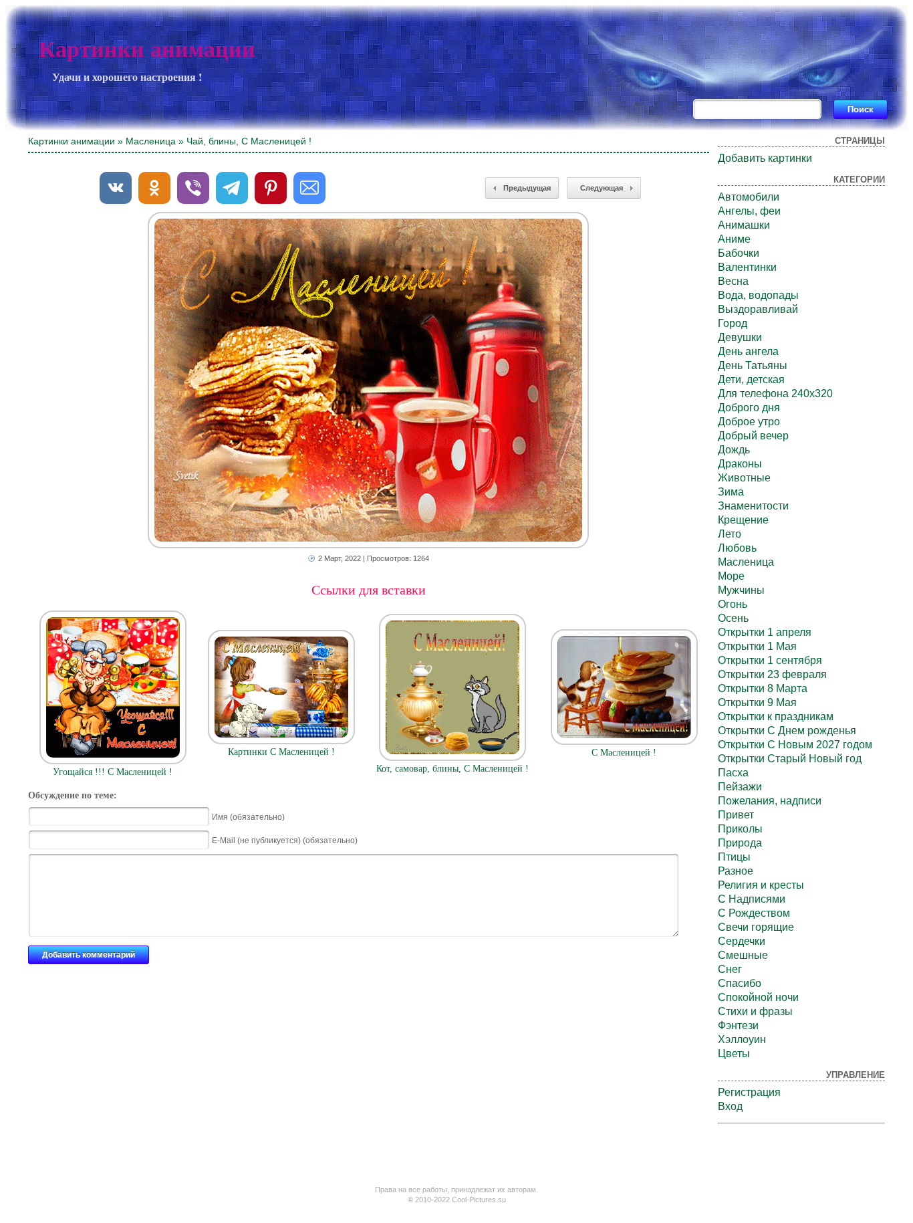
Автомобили (748, 197)
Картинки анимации (147, 49)
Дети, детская (751, 379)
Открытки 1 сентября (770, 660)
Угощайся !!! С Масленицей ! (112, 772)
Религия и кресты (761, 885)
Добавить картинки (765, 158)
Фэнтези (738, 1025)
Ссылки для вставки (368, 589)
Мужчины (741, 590)
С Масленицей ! (624, 753)
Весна (733, 281)
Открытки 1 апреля (764, 632)
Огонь (732, 604)
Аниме (734, 239)
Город (732, 323)
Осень (733, 618)
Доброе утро (749, 421)
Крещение (743, 520)
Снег (730, 969)
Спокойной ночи (758, 997)
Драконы (740, 463)
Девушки (740, 337)
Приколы (740, 829)
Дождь (734, 449)
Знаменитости (753, 506)
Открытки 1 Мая (757, 646)
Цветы (734, 1053)
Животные (744, 477)
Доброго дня (749, 407)
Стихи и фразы (755, 1011)
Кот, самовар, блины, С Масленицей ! (452, 769)
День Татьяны (752, 365)
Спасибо (739, 983)
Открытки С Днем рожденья (787, 730)
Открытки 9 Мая (757, 702)
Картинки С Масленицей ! (281, 752)
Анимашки (744, 225)
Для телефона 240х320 (775, 393)
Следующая (601, 188)
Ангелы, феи (749, 211)
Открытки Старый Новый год (790, 758)
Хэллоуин (742, 1039)
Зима (731, 491)
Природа (740, 843)
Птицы (734, 857)
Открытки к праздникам (775, 716)
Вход (730, 1106)
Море (731, 576)
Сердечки (741, 941)
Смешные (743, 955)
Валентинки (747, 267)
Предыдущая (527, 188)
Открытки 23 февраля (772, 674)
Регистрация (749, 1092)
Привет (736, 814)
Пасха (733, 772)
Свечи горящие (756, 927)
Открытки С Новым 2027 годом (795, 744)
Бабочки (738, 253)
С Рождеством (754, 913)
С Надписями (751, 899)
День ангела (748, 351)
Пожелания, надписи (769, 800)
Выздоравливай (758, 309)
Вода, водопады (758, 295)
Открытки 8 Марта (762, 688)
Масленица (151, 141)
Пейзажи (740, 786)
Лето (729, 534)
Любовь (737, 548)
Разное (735, 871)
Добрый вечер (753, 435)
